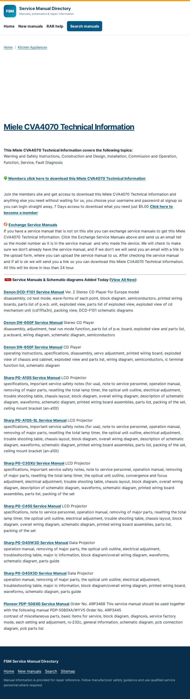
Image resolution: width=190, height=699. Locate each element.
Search (51, 671)
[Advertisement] (95, 87)
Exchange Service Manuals (33, 224)
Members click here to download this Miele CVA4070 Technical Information (76, 178)
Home (9, 26)
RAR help (55, 26)
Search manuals (84, 26)
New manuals (30, 26)
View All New (123, 279)
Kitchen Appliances (32, 47)
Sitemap (68, 671)
